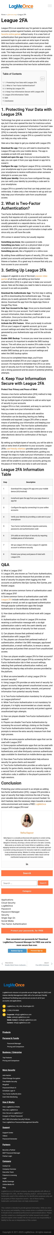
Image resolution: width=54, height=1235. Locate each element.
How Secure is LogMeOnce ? (13, 1113)
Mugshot (6, 1084)
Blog (4, 1188)
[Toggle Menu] (50, 6)
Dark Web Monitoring (10, 1097)
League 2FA (6, 599)
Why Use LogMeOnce (10, 1110)
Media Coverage (8, 1181)
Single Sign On (8, 918)
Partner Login (7, 1156)
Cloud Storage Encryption (11, 1078)
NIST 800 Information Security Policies (16, 1119)
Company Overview (9, 1169)
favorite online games (10, 34)
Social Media (7, 921)
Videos (5, 1136)
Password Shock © (9, 1088)
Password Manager (10, 912)
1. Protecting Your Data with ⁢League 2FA (21, 82)
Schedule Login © (9, 1091)
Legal (4, 1178)
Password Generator (10, 1139)
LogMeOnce (40, 804)
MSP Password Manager (11, 1153)
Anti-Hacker (7, 1075)
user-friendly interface (15, 449)
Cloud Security (8, 902)
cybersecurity (11, 14)
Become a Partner (9, 1150)
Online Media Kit (8, 1184)
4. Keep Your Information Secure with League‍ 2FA (24, 92)
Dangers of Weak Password (12, 1116)
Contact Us (6, 1166)
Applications (7, 899)
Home (3, 14)
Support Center (8, 1133)
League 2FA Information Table (17, 95)
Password (6, 909)
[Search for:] (19, 883)
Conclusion (9, 101)
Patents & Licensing (10, 1175)
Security (5, 915)
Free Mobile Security (10, 1081)
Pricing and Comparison (15, 1047)
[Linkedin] (27, 864)
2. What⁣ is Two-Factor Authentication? (20, 86)
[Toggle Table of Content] (41, 79)
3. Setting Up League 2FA (14, 89)
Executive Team (8, 1172)
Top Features (7, 1058)
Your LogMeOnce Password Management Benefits (20, 1122)
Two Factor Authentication (14, 924)
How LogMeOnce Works (11, 1107)
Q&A (6, 98)
